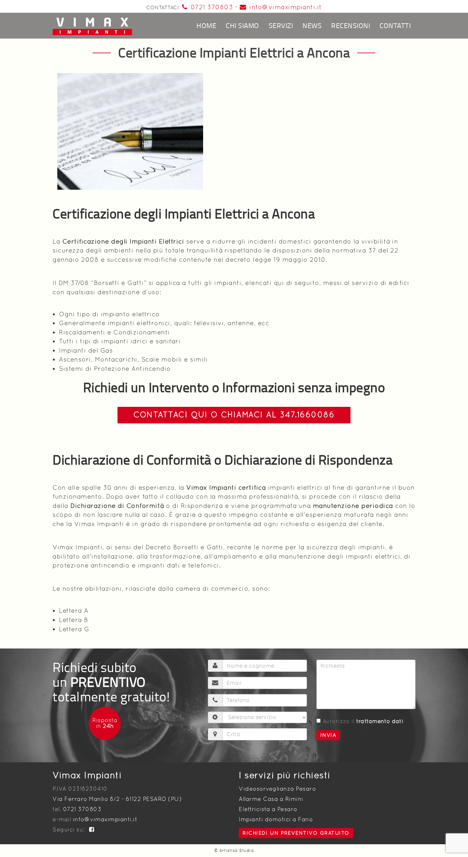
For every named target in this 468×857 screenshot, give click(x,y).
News (312, 25)
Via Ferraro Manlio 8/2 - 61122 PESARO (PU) (117, 798)
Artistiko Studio (236, 850)
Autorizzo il (363, 721)
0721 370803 (212, 7)
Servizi (281, 25)
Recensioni (350, 25)
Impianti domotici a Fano (276, 819)
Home (206, 25)
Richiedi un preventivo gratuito (296, 833)
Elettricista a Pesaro (268, 809)
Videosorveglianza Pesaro (277, 788)
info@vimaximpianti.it (285, 7)
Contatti (395, 25)
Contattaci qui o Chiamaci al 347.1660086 (234, 414)
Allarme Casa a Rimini (271, 798)
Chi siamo (242, 25)
